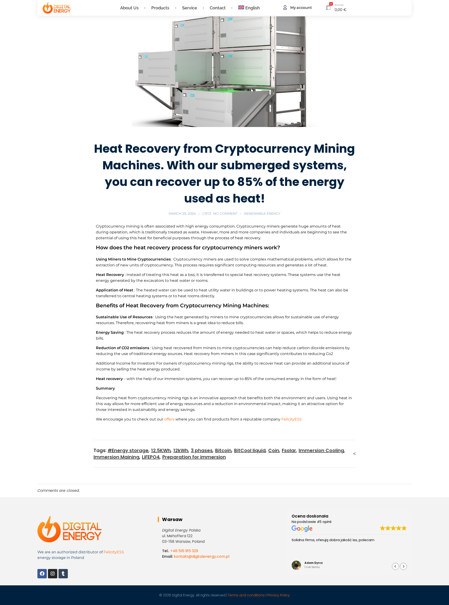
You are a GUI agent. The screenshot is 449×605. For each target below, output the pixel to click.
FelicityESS (291, 419)
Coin (273, 450)
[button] (403, 566)
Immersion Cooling (321, 450)
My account (301, 7)
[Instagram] (52, 573)
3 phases (202, 450)
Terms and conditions (246, 595)
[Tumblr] (63, 573)
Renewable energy (262, 213)
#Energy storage (128, 450)
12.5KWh (161, 450)
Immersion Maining (116, 457)
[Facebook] (42, 573)
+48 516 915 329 (184, 551)
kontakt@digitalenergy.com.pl (201, 556)
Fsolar (289, 450)
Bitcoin (223, 450)
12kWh (180, 450)
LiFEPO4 (151, 457)
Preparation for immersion (194, 457)
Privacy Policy (278, 595)
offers (168, 419)
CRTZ (207, 213)
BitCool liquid (250, 450)
